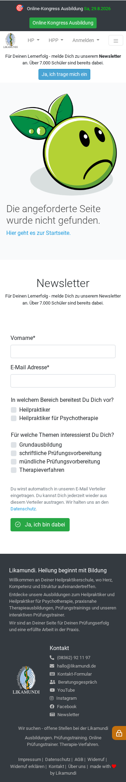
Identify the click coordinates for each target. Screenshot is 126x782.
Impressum (29, 759)
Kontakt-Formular (74, 674)
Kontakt (56, 766)
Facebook (67, 706)
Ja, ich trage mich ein (64, 74)
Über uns (77, 766)
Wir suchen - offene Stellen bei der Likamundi (63, 728)
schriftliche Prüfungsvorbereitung (60, 453)
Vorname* (22, 338)
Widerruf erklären (27, 766)
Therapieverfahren (41, 470)
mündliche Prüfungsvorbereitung (59, 461)
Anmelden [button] (83, 40)
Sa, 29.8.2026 (97, 8)
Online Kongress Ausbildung (63, 23)
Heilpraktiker (34, 409)
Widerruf (96, 759)
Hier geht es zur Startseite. (38, 233)
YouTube (66, 690)
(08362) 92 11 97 (73, 657)
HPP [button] (54, 40)
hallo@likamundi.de (76, 666)
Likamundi (66, 773)
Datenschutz (23, 508)
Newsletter (68, 714)
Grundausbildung (40, 444)
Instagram (66, 698)
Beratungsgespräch (77, 682)
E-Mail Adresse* (29, 367)
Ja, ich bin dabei (44, 524)
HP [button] (31, 40)
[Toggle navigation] (115, 40)
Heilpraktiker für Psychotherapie (58, 418)
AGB (79, 759)
